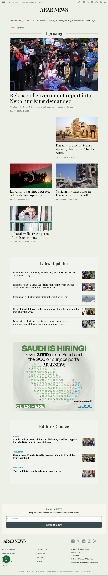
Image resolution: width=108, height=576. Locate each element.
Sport (5, 565)
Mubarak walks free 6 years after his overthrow (29, 236)
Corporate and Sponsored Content (84, 562)
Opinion (41, 553)
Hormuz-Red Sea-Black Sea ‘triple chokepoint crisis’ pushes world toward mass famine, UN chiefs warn (43, 286)
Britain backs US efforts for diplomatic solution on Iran (40, 296)
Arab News (15, 2)
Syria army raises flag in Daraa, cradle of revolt (73, 193)
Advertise (75, 556)
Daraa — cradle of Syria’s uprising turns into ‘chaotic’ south (75, 149)
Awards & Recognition (80, 549)
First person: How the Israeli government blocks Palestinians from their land (44, 456)
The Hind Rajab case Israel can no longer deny (37, 471)
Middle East (29, 21)
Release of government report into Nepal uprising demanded (50, 98)
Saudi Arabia (9, 549)
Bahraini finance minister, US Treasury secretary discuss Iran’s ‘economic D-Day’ (65, 21)
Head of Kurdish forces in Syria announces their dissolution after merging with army (46, 310)
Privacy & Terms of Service (82, 559)
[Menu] (3, 2)
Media (40, 557)
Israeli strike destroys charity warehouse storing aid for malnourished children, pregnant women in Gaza (41, 322)
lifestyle (42, 549)
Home (12, 28)
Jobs (39, 561)
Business (7, 561)
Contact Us (75, 552)
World (16, 436)
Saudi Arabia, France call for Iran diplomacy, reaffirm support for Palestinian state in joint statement (45, 440)
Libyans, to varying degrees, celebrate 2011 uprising (30, 193)
